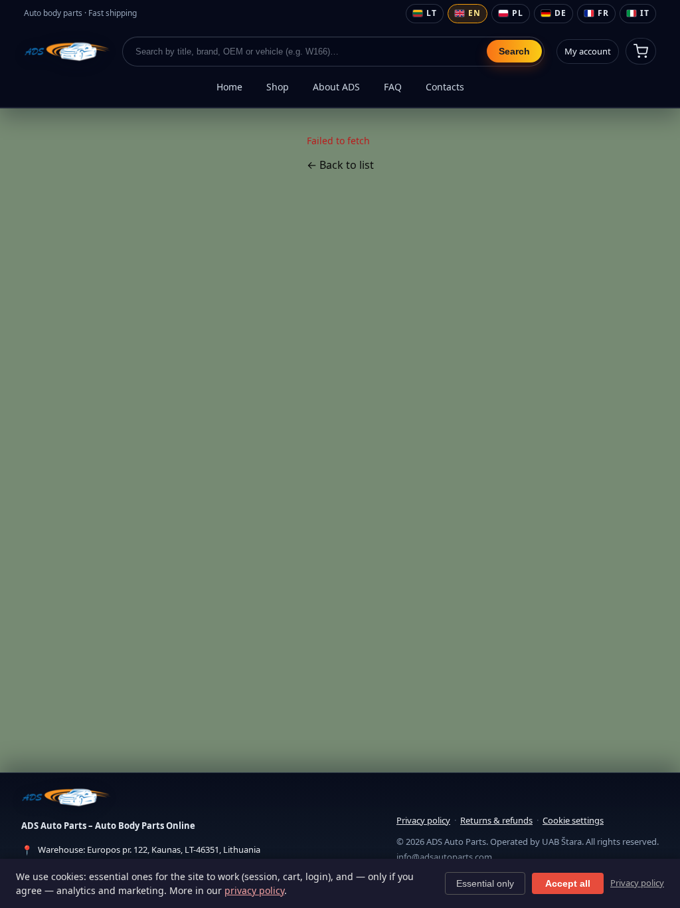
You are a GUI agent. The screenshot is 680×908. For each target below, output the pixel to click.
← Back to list (340, 165)
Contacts (445, 86)
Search (514, 51)
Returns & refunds (496, 820)
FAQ (393, 86)
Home (229, 86)
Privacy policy (423, 820)
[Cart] (641, 51)
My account (587, 51)
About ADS (336, 86)
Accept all (567, 883)
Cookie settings (573, 820)
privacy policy (254, 890)
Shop (277, 86)
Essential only (485, 883)
